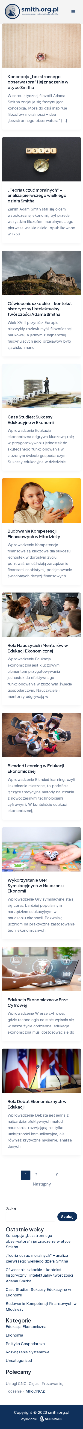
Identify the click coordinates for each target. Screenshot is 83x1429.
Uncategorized (19, 1360)
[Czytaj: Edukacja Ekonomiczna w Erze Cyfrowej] (41, 969)
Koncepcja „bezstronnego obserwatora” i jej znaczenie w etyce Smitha (38, 82)
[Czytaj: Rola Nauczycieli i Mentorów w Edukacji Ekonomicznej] (41, 614)
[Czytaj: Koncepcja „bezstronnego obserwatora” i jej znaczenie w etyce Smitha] (41, 45)
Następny (44, 1184)
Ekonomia (14, 1335)
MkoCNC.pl (36, 1391)
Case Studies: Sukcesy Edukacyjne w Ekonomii (31, 419)
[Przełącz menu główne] (73, 11)
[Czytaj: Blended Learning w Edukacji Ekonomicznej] (41, 734)
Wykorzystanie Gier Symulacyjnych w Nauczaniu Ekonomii (36, 885)
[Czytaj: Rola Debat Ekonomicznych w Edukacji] (41, 1070)
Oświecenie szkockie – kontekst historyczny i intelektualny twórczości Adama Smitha (40, 309)
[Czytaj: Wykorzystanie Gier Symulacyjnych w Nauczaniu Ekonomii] (41, 849)
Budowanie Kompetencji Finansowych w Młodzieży (34, 533)
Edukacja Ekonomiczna (26, 1326)
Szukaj (11, 1208)
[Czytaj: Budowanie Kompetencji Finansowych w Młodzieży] (41, 500)
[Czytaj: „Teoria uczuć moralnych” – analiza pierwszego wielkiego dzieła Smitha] (41, 159)
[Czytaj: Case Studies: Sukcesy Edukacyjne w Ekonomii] (41, 385)
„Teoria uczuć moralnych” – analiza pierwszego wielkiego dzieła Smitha (37, 195)
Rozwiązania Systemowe (27, 1352)
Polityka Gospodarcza (25, 1343)
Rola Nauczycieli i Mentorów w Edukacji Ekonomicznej (38, 648)
